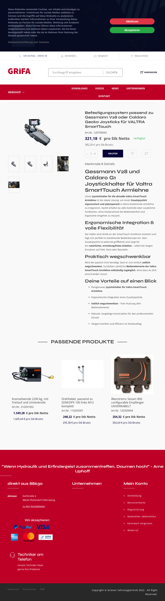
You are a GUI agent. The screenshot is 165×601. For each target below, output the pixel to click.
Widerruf (132, 530)
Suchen (111, 72)
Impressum (13, 589)
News (115, 88)
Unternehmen (135, 88)
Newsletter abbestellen (141, 516)
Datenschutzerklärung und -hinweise (28, 42)
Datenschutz (29, 589)
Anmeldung (134, 495)
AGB (42, 589)
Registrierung (135, 509)
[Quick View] (45, 387)
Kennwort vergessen (139, 523)
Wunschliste (141, 55)
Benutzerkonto (136, 502)
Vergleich (103, 55)
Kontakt (104, 96)
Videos (99, 88)
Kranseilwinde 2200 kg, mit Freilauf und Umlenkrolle (30, 400)
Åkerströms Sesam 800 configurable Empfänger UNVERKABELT (127, 402)
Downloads (79, 88)
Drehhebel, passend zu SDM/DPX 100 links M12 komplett (78, 402)
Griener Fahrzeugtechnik (122, 590)
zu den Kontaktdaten (34, 506)
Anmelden (70, 55)
